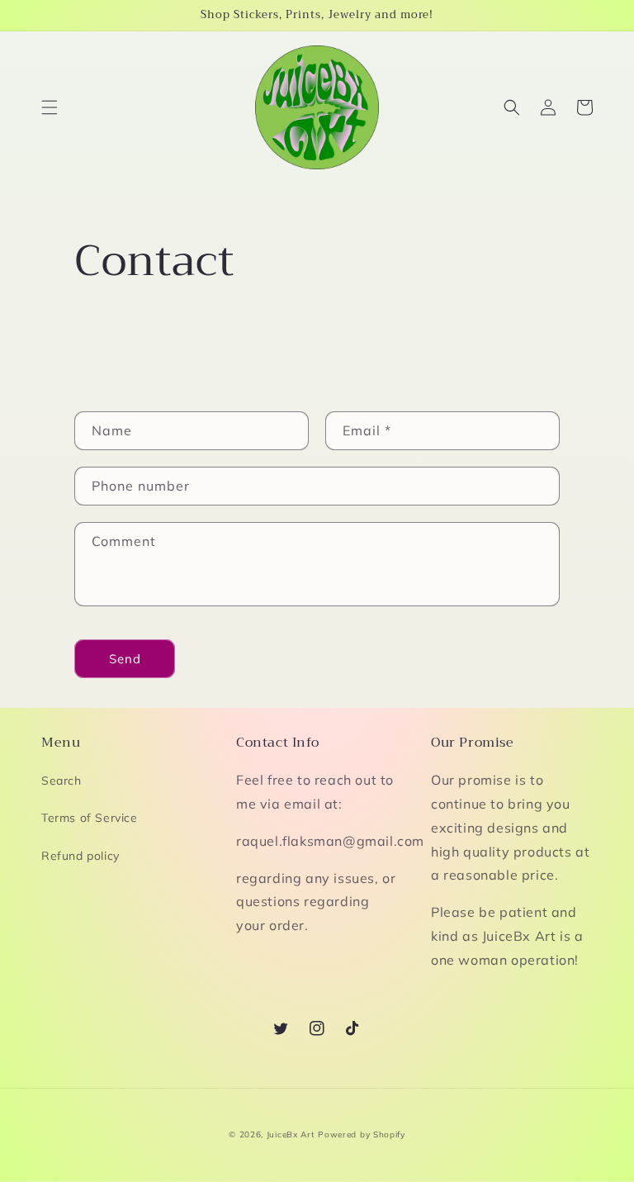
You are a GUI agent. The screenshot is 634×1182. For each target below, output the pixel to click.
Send (125, 659)
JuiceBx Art (291, 1134)
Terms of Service (89, 817)
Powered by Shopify (361, 1134)
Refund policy (80, 855)
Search (61, 780)
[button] (49, 107)
